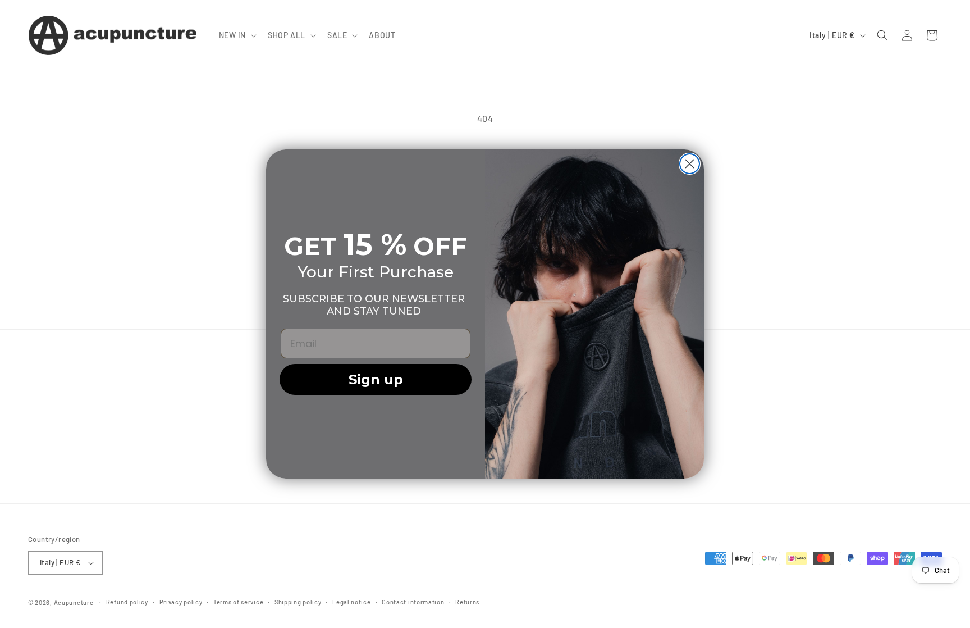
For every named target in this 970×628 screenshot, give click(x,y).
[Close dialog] (689, 164)
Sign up (376, 379)
